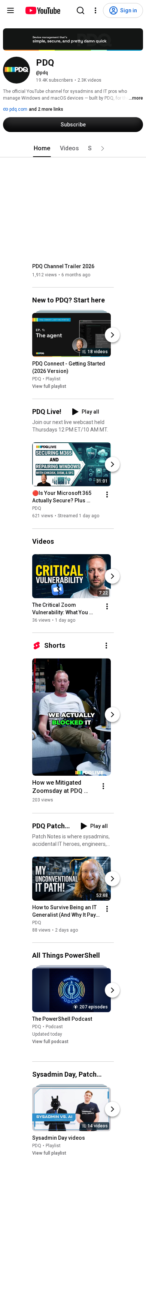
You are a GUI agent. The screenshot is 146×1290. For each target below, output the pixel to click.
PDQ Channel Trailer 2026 (63, 266)
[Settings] (95, 10)
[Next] (112, 334)
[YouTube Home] (42, 10)
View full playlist (49, 386)
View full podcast (50, 1041)
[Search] (80, 10)
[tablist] (73, 148)
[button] (103, 148)
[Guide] (10, 10)
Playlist (53, 379)
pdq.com (17, 109)
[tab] (42, 148)
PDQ (36, 379)
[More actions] (107, 494)
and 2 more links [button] (46, 109)
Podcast (54, 1026)
